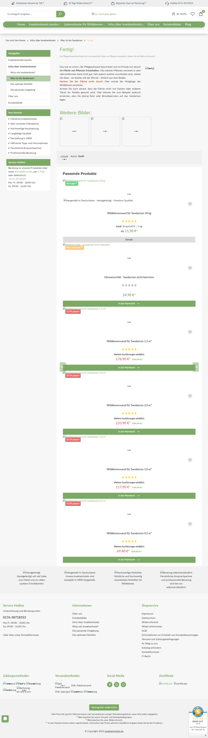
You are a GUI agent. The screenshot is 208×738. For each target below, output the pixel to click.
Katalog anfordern (151, 648)
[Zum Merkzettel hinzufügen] (190, 204)
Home (22, 40)
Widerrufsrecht (150, 622)
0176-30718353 (17, 179)
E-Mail (41, 171)
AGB (144, 631)
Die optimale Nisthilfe (21, 84)
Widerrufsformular (152, 626)
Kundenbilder (15, 103)
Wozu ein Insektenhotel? (23, 72)
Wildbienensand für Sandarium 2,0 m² (129, 405)
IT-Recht (146, 656)
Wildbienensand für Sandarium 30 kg (129, 213)
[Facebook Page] (109, 684)
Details (129, 239)
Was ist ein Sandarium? (23, 78)
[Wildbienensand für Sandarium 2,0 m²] (129, 386)
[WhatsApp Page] (123, 684)
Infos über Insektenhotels (22, 66)
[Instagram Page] (116, 684)
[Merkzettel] (193, 14)
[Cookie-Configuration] (5, 718)
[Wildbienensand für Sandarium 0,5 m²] (129, 514)
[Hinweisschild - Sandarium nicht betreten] (129, 258)
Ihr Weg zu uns (150, 643)
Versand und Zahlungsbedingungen (160, 639)
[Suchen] (60, 14)
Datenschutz (148, 618)
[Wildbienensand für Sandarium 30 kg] (129, 194)
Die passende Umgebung (23, 90)
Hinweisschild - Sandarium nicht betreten (129, 277)
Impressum (147, 614)
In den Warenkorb (126, 304)
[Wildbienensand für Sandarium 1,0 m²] (129, 450)
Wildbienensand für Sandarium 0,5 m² (129, 533)
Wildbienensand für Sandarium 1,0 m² (129, 469)
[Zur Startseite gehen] (104, 14)
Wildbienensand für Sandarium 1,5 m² (129, 341)
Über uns (13, 96)
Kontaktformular (23, 171)
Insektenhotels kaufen (20, 60)
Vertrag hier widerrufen (104, 707)
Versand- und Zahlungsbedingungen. (116, 717)
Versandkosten (98, 714)
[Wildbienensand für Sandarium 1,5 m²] (129, 322)
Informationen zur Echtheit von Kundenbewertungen (170, 635)
